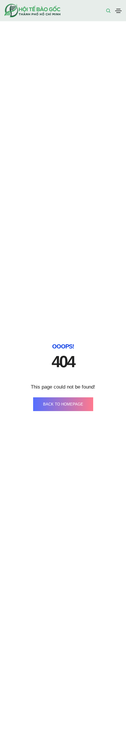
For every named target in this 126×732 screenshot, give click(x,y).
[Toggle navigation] (118, 11)
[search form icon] (107, 11)
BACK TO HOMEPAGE (63, 404)
